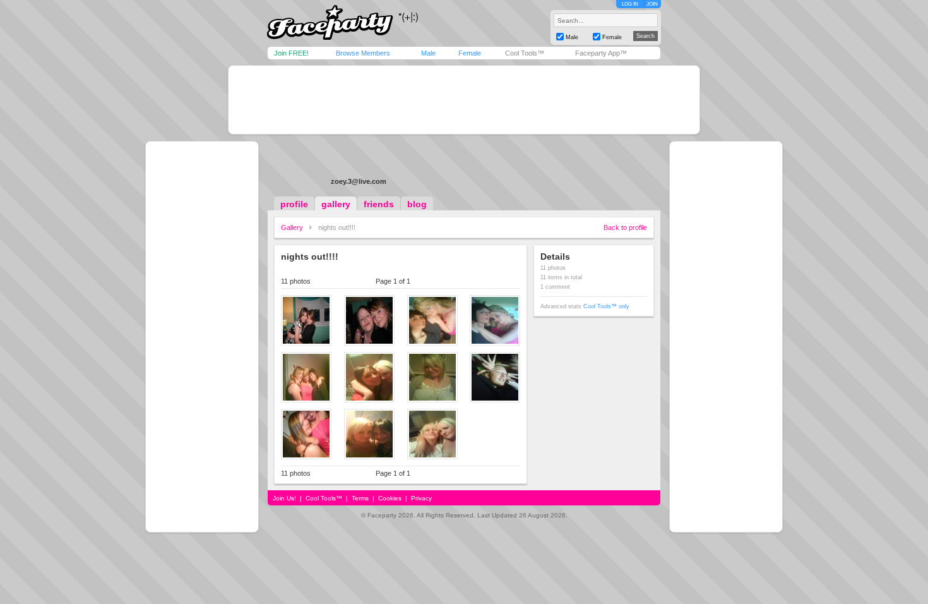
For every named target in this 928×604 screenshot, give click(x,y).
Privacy (421, 498)
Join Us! (284, 498)
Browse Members (363, 53)
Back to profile (625, 227)
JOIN (652, 4)
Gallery (292, 227)
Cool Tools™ (524, 53)
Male (428, 53)
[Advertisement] (464, 99)
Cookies (390, 498)
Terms (360, 498)
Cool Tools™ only (606, 306)
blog (417, 204)
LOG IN (630, 4)
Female (469, 53)
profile (294, 204)
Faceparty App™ (601, 53)
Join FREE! (291, 53)
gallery (335, 204)
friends (379, 204)
